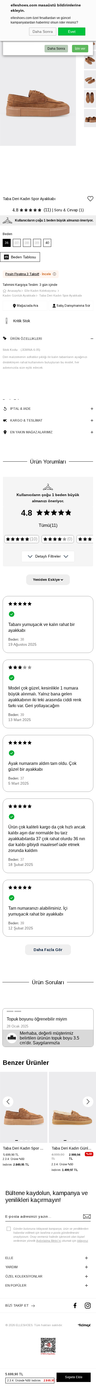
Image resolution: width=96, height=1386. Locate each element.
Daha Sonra (43, 31)
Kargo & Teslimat (26, 420)
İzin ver (80, 48)
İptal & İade (20, 409)
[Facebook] (75, 1305)
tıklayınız (82, 1240)
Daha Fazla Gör (48, 950)
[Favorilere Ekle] (90, 200)
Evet (71, 31)
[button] (8, 1101)
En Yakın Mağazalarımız (31, 432)
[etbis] (48, 1346)
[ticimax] (84, 1325)
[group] (23, 1123)
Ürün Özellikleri (26, 339)
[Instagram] (88, 1305)
